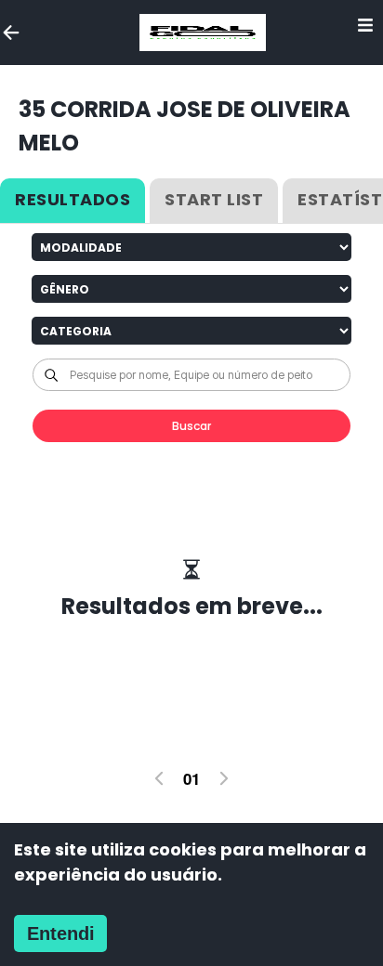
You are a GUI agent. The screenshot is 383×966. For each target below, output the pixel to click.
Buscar (191, 426)
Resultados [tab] (72, 199)
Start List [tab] (214, 199)
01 (191, 778)
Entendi (61, 933)
